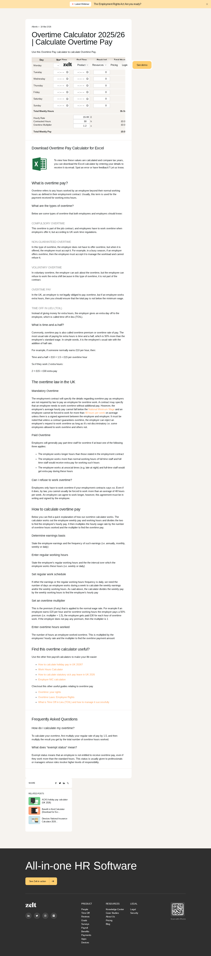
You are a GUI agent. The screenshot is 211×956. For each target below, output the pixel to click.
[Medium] (54, 916)
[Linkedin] (28, 916)
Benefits (85, 931)
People (84, 909)
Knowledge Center (115, 909)
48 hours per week (95, 412)
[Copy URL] (68, 783)
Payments (86, 935)
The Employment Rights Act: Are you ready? (117, 4)
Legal (133, 909)
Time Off (85, 913)
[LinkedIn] (64, 783)
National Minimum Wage (101, 409)
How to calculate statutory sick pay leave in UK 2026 (66, 674)
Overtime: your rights (49, 692)
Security (134, 913)
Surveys (85, 924)
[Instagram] (45, 916)
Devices (85, 942)
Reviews (85, 916)
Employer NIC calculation (52, 679)
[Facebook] (56, 783)
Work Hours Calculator (50, 669)
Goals (84, 920)
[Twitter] (60, 783)
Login (125, 64)
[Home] (67, 64)
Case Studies (112, 913)
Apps (83, 939)
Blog (108, 924)
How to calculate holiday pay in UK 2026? (60, 664)
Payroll (84, 927)
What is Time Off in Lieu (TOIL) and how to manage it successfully (73, 702)
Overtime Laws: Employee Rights (56, 697)
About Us (110, 916)
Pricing (114, 64)
